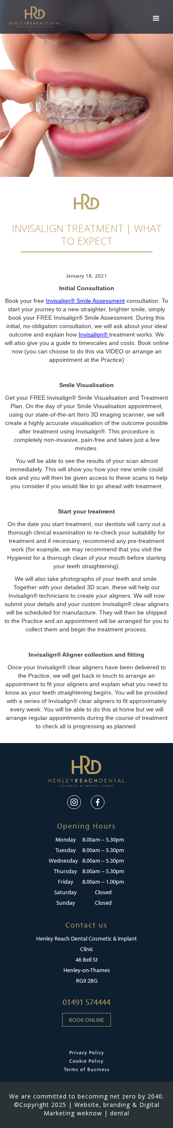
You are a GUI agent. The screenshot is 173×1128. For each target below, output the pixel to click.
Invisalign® (94, 334)
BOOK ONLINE (86, 1020)
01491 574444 (86, 1002)
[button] (156, 18)
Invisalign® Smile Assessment (85, 300)
